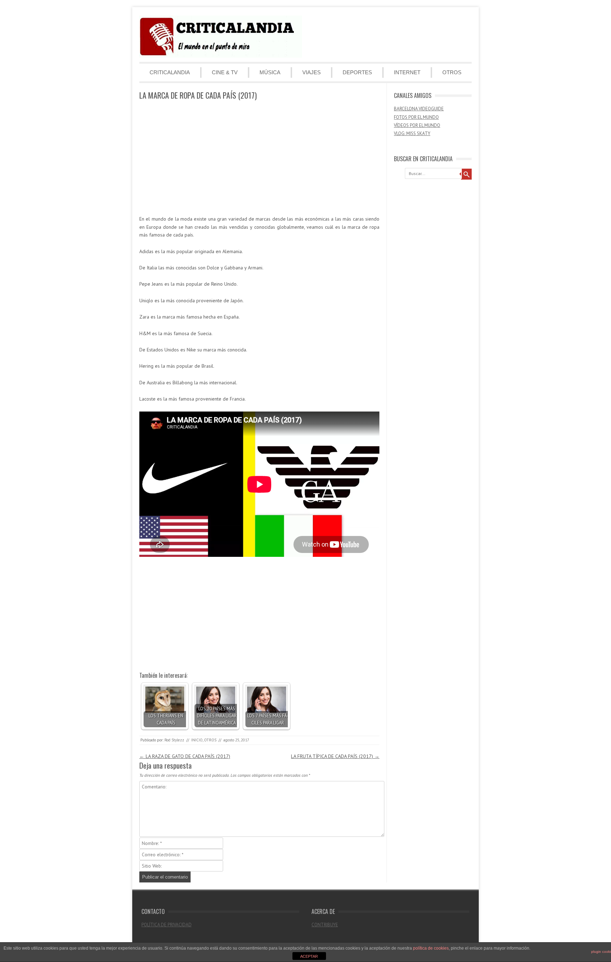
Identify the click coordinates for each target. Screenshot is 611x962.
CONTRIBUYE (325, 925)
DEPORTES (357, 72)
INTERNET (407, 72)
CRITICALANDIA (170, 72)
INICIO (197, 739)
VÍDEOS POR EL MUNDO (417, 125)
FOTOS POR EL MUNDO (416, 117)
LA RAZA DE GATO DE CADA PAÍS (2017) (184, 756)
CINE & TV (225, 72)
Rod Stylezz (174, 739)
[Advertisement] (259, 158)
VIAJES (311, 72)
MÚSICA (270, 72)
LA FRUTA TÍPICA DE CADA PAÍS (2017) (335, 756)
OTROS (451, 72)
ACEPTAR (309, 956)
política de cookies (431, 948)
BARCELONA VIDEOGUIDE (419, 109)
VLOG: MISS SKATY (412, 133)
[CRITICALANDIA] (220, 56)
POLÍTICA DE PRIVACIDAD (166, 925)
